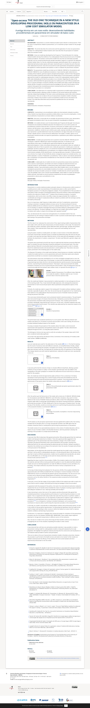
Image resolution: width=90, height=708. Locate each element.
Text (11, 46)
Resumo (46, 11)
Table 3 (54, 406)
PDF (62, 11)
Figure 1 (74, 267)
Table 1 (66, 344)
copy (71, 15)
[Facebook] (22, 692)
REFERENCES (12, 49)
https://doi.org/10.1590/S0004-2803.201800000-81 (56, 15)
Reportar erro (88, 253)
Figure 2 (39, 306)
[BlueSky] (18, 692)
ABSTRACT (12, 40)
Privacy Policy (60, 705)
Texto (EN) (54, 11)
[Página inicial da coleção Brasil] (11, 689)
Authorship (35, 36)
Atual (24, 11)
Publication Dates (14, 52)
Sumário (12, 11)
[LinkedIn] (21, 692)
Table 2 (71, 381)
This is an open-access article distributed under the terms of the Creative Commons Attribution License (58, 658)
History (11, 55)
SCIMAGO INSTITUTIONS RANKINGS (49, 36)
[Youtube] (24, 692)
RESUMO (12, 43)
